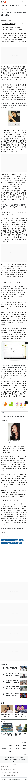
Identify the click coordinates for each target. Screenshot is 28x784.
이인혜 (21, 540)
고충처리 (14, 761)
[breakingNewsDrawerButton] (23, 2)
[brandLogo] (3, 1)
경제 (17, 739)
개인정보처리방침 (6, 759)
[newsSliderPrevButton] (22, 664)
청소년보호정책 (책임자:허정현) (19, 759)
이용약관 (21, 758)
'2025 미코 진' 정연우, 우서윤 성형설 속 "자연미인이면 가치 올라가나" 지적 (12, 682)
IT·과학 (17, 745)
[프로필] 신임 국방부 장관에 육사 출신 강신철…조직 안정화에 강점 (13, 695)
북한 (17, 742)
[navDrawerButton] (26, 2)
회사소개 (7, 758)
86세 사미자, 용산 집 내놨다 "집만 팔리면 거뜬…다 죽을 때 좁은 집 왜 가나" (12, 675)
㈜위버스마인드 (13, 542)
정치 (3, 739)
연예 (2, 703)
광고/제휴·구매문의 (14, 758)
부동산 (10, 745)
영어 (20, 542)
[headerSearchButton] (20, 2)
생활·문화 (3, 748)
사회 (10, 739)
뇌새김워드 (4, 540)
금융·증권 (24, 742)
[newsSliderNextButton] (25, 664)
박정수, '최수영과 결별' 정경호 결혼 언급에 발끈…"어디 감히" (13, 669)
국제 (24, 739)
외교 (10, 742)
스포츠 (3, 722)
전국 (3, 742)
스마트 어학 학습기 (13, 540)
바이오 (24, 745)
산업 (2, 9)
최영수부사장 (5, 542)
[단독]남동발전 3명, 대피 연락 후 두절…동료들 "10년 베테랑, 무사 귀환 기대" (13, 688)
